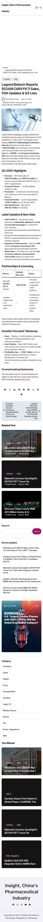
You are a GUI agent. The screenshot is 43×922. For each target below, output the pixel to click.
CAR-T (13, 102)
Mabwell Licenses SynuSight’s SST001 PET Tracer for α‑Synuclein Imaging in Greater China (21, 570)
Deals (19, 443)
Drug (16, 79)
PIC (26, 443)
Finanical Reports (23, 102)
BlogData (20, 918)
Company (6, 79)
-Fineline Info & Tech (22, 379)
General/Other (9, 691)
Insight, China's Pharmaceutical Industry (21, 892)
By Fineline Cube (12, 99)
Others (6, 717)
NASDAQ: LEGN (20, 105)
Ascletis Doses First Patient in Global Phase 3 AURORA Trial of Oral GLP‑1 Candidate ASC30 (22, 559)
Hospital (6, 698)
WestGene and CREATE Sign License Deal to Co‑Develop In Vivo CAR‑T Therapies (20, 451)
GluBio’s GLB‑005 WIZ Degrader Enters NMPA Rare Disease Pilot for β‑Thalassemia (21, 580)
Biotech (6, 102)
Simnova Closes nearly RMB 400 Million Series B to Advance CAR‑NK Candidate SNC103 (20, 590)
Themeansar (32, 918)
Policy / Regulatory (11, 729)
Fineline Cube (11, 454)
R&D (5, 736)
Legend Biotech (7, 105)
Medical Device (9, 710)
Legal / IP (7, 704)
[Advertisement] (21, 38)
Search (5, 525)
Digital (6, 679)
